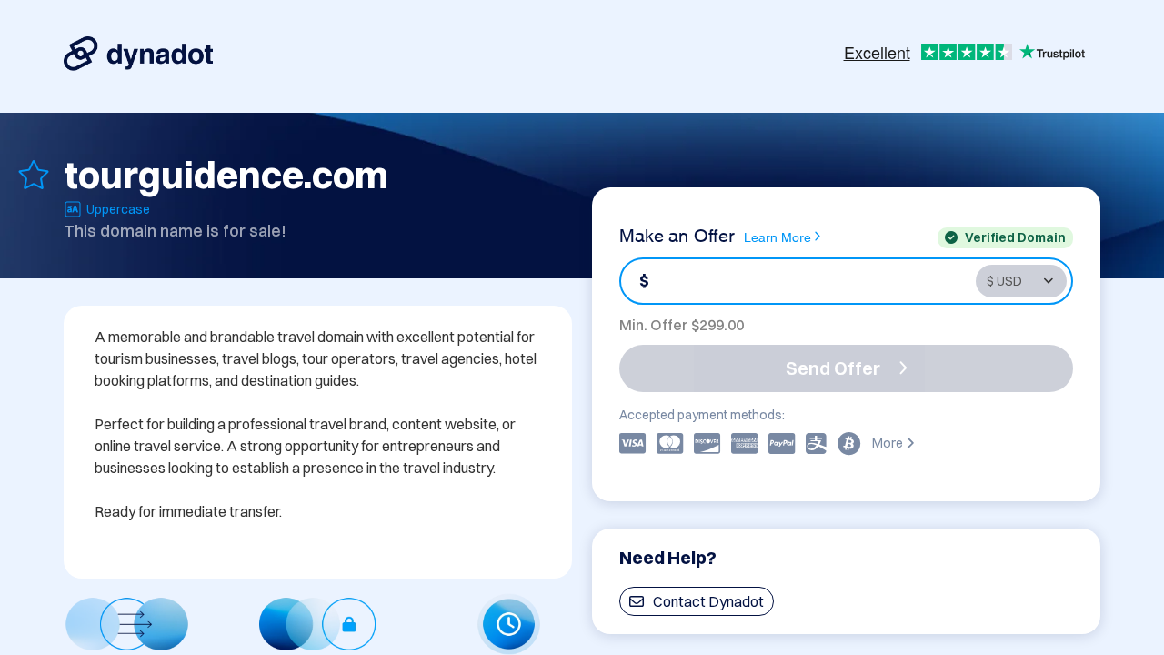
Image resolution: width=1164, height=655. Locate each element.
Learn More (777, 236)
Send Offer (833, 368)
